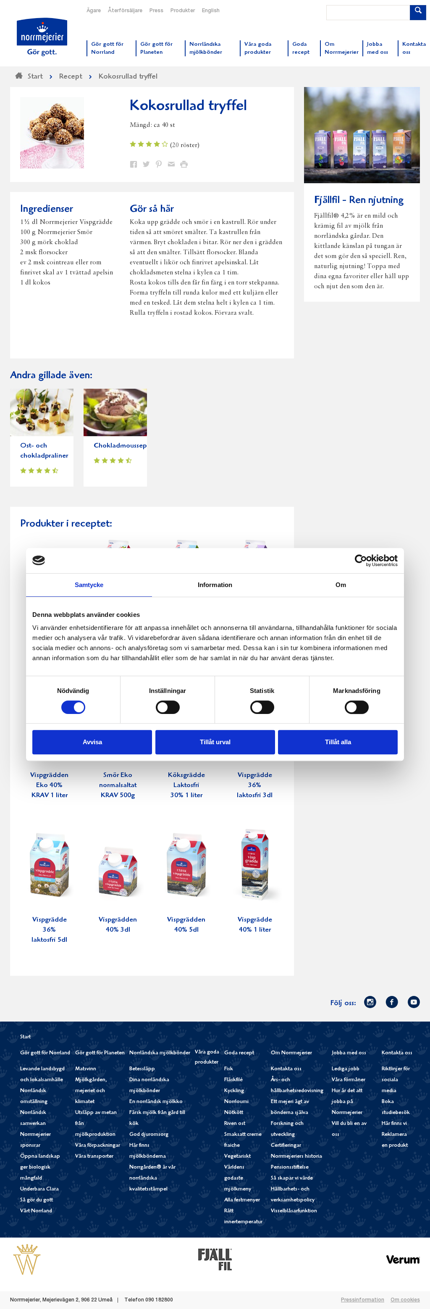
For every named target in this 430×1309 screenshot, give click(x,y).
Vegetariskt (237, 1156)
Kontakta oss (286, 1069)
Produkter (182, 10)
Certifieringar (286, 1145)
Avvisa (92, 741)
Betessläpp (142, 1069)
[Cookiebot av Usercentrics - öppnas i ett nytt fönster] (361, 560)
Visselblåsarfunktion (294, 1211)
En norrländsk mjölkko (156, 1102)
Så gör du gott (36, 1200)
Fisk (228, 1069)
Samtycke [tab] (89, 584)
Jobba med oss (349, 1053)
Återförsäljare (125, 10)
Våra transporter (94, 1156)
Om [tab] (341, 584)
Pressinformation (362, 1300)
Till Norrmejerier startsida (42, 37)
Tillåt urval (215, 741)
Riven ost (234, 1124)
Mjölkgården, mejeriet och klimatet (91, 1091)
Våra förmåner (348, 1080)
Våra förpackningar (97, 1145)
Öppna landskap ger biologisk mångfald (40, 1167)
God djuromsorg (148, 1135)
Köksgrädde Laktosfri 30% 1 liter (186, 785)
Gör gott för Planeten (100, 1053)
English (211, 10)
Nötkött (233, 1113)
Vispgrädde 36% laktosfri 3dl (255, 785)
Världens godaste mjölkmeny (237, 1178)
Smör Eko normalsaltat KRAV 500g (117, 785)
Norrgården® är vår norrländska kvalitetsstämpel (152, 1178)
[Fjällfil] (215, 1259)
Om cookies (405, 1300)
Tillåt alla (338, 741)
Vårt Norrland (36, 1211)
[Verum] (403, 1259)
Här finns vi (394, 1124)
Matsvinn (85, 1069)
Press (156, 10)
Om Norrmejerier (291, 1053)
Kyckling (234, 1091)
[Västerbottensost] (27, 1259)
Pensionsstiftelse (290, 1167)
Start (25, 1037)
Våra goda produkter (207, 1057)
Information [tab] (215, 584)
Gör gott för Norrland (45, 1053)
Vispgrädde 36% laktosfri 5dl (49, 930)
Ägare (94, 10)
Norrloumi (236, 1102)
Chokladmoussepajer (126, 446)
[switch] (168, 706)
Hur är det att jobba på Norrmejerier (347, 1102)
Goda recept (239, 1053)
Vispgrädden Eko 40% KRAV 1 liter (49, 785)
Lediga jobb (345, 1069)
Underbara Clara (39, 1189)
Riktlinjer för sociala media (396, 1080)
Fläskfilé (233, 1080)
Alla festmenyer (242, 1200)
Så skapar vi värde (292, 1178)
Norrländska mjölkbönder (159, 1053)
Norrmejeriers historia (296, 1156)
